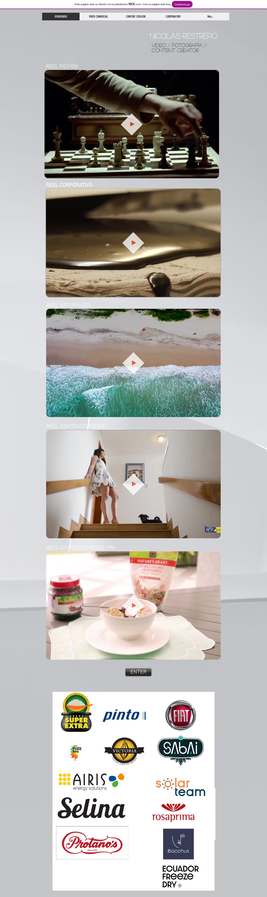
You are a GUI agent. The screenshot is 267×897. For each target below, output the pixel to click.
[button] (214, 174)
